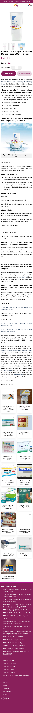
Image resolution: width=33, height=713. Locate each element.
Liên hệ (28, 1)
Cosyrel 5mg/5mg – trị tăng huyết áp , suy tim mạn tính (8, 507)
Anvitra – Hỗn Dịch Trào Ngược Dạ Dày (24, 506)
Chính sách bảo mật (9, 672)
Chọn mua (9, 73)
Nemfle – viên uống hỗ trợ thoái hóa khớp (8, 577)
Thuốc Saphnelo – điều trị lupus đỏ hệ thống (8, 458)
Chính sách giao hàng (9, 666)
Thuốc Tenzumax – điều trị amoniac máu (25, 433)
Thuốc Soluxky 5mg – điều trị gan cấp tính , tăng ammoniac (8, 434)
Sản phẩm (11, 1)
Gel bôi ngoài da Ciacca (24, 554)
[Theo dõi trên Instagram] (5, 698)
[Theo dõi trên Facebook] (2, 698)
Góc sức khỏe (7, 691)
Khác (9, 63)
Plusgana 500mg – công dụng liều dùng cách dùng (24, 531)
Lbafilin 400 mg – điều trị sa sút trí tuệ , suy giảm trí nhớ (25, 408)
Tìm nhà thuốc (25, 73)
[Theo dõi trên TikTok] (9, 698)
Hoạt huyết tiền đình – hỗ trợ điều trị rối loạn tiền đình (8, 531)
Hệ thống (17, 1)
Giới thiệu (5, 1)
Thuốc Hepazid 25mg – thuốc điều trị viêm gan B (8, 482)
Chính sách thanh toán (9, 663)
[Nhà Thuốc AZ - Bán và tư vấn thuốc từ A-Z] (16, 5)
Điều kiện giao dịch (8, 660)
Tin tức (5, 694)
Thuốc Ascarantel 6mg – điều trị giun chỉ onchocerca (25, 482)
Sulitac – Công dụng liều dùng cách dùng (8, 554)
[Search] (31, 5)
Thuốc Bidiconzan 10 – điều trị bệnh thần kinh (25, 458)
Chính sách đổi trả (8, 669)
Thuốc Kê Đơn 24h (8, 675)
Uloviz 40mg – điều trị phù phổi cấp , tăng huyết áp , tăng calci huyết (8, 409)
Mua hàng (6, 688)
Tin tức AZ (22, 1)
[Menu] (2, 6)
